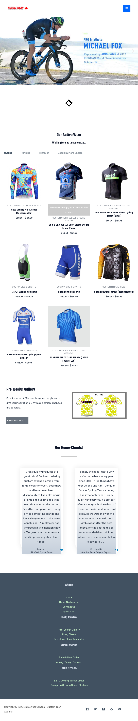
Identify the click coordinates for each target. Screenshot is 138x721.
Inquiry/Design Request (69, 662)
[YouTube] (120, 709)
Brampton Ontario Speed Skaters (69, 684)
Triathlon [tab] (44, 152)
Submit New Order (69, 657)
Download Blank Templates (69, 638)
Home (69, 597)
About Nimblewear (69, 601)
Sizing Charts (69, 634)
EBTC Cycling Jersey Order (69, 680)
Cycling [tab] (8, 152)
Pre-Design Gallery (69, 629)
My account (69, 611)
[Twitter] (95, 709)
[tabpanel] (69, 269)
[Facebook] (87, 709)
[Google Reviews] (112, 709)
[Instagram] (103, 709)
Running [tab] (25, 152)
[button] (5, 51)
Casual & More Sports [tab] (70, 152)
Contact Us (69, 606)
